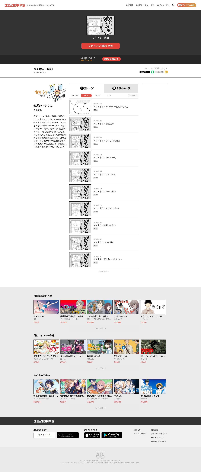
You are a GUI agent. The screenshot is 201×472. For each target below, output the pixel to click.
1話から (134, 95)
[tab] (86, 88)
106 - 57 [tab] (86, 95)
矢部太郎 (38, 110)
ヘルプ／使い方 (140, 434)
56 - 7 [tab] (98, 95)
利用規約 (154, 430)
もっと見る (103, 271)
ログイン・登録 (163, 5)
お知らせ (137, 430)
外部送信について (157, 438)
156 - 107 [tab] (75, 95)
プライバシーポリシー (159, 434)
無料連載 (129, 5)
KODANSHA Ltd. (67, 462)
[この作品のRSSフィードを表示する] (166, 72)
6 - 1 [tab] (109, 95)
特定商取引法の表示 (158, 441)
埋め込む (161, 72)
